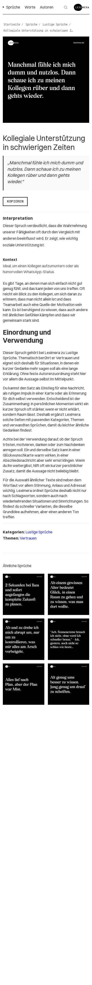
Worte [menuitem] (30, 7)
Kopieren (15, 201)
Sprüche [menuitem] (13, 7)
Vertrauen (28, 538)
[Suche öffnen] (65, 7)
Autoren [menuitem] (46, 7)
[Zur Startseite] (81, 7)
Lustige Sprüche (38, 532)
